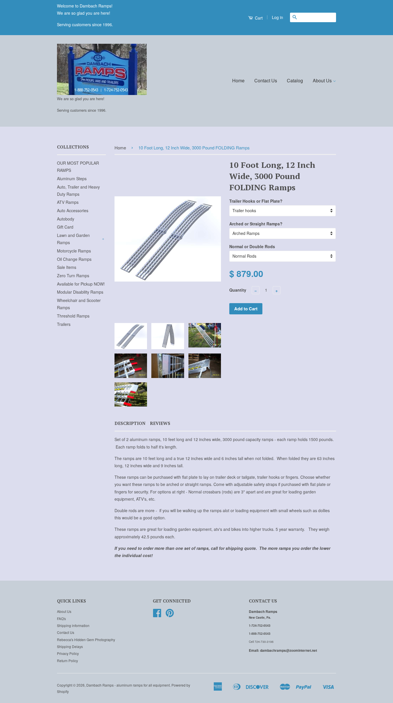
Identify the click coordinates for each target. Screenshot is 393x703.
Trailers (63, 324)
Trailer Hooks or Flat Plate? (256, 201)
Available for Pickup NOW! (81, 284)
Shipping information (73, 625)
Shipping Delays (70, 646)
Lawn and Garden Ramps (73, 238)
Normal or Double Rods (252, 246)
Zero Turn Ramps (73, 275)
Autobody (65, 219)
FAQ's (61, 618)
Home (238, 80)
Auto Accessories (72, 210)
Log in (277, 17)
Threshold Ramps (73, 316)
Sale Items (66, 267)
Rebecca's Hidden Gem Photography (86, 639)
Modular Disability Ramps (80, 292)
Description (130, 423)
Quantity (237, 290)
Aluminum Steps (72, 178)
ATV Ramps (68, 202)
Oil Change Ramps (74, 259)
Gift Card (65, 227)
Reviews (160, 423)
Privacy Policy (68, 653)
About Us (323, 80)
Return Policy (67, 660)
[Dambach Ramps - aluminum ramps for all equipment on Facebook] (157, 614)
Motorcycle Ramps (74, 251)
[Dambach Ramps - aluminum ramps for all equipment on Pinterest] (169, 614)
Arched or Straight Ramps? (256, 224)
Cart (258, 18)
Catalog (295, 80)
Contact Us (265, 80)
